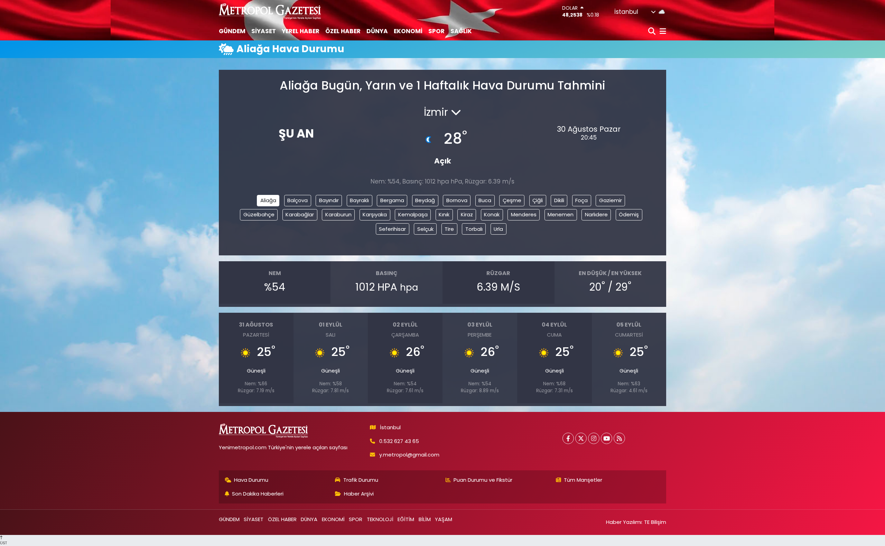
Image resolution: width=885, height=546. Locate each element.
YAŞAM (443, 519)
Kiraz (467, 214)
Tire (449, 229)
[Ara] (652, 31)
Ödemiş (629, 214)
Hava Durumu (251, 479)
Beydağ (425, 200)
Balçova (297, 200)
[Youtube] (606, 438)
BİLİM (425, 519)
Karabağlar (300, 214)
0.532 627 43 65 (399, 441)
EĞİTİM (406, 519)
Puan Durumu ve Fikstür (483, 479)
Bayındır (329, 200)
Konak (492, 214)
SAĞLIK (461, 31)
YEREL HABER (300, 31)
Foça (581, 200)
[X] (581, 438)
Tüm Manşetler (583, 479)
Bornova (456, 200)
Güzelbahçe (258, 214)
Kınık (444, 214)
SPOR (436, 31)
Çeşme (512, 200)
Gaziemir (610, 200)
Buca (484, 200)
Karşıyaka (375, 214)
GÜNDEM (232, 31)
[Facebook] (568, 438)
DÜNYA (377, 31)
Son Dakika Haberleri (257, 493)
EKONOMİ (408, 31)
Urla (498, 229)
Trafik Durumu (360, 479)
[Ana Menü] (662, 31)
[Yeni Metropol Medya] (270, 11)
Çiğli (537, 200)
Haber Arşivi (359, 493)
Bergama (392, 200)
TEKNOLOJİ (380, 519)
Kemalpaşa (413, 214)
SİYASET (263, 31)
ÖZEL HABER (343, 31)
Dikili (559, 200)
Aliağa (268, 200)
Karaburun (338, 214)
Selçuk (425, 229)
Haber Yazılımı (624, 522)
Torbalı (474, 229)
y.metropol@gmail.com (409, 454)
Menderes (524, 214)
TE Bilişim (655, 522)
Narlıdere (596, 214)
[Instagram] (593, 438)
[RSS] (619, 438)
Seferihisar (392, 229)
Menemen (561, 214)
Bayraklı (359, 200)
